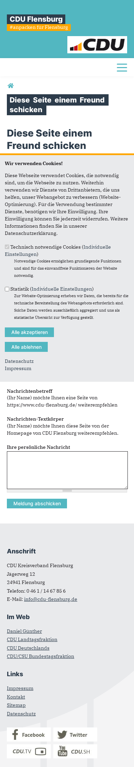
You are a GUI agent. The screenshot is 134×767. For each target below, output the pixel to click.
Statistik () (52, 289)
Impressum (18, 368)
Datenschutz (19, 361)
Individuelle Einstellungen (62, 289)
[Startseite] (97, 39)
